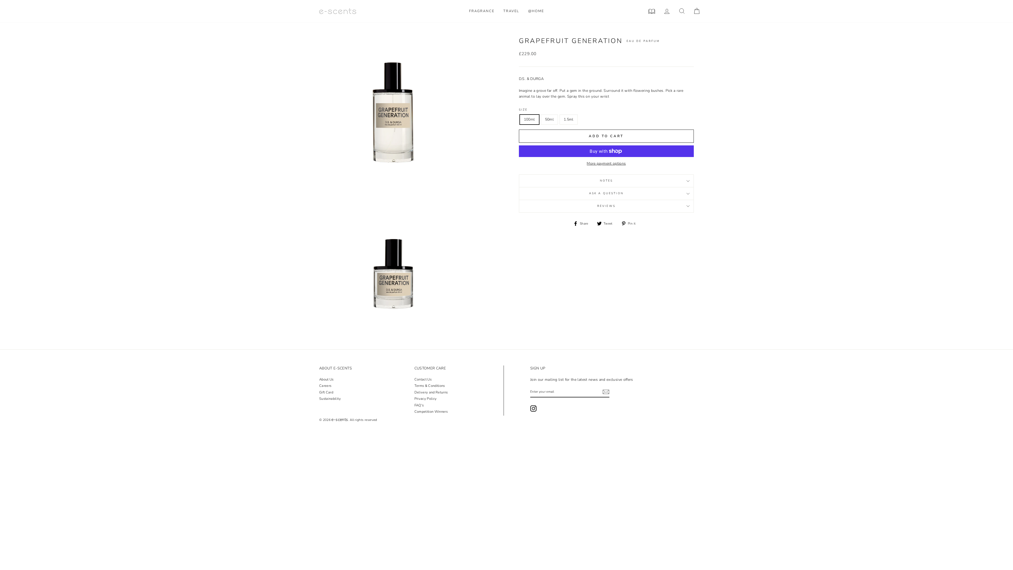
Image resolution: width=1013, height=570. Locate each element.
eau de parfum (643, 41)
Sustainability (330, 398)
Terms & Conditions (429, 385)
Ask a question (606, 193)
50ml (549, 119)
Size (523, 110)
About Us (326, 379)
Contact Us (423, 379)
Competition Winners (431, 411)
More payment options (606, 163)
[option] (392, 110)
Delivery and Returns (431, 392)
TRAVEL (511, 11)
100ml (529, 119)
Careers (325, 385)
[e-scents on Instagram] (533, 408)
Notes (606, 181)
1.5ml (569, 119)
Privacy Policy (425, 398)
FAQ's (419, 405)
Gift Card (326, 392)
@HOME (536, 11)
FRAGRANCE (481, 11)
